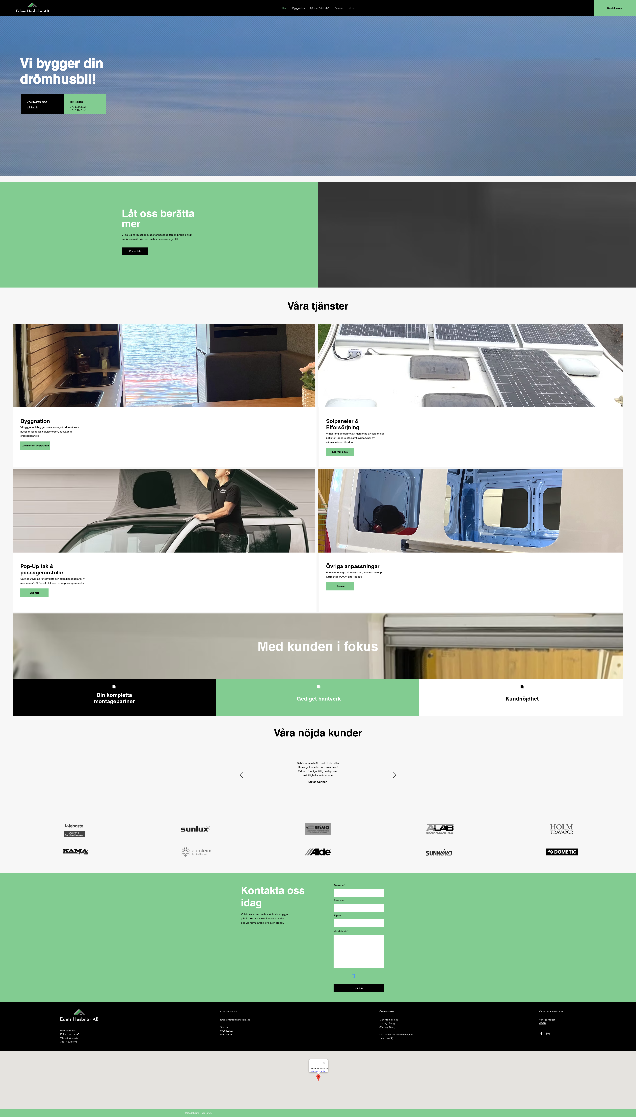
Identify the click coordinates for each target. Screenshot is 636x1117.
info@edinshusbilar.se (238, 1019)
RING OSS (76, 102)
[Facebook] (541, 1034)
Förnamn (339, 885)
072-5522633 (78, 106)
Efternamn (339, 900)
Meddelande (340, 931)
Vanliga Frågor (547, 1019)
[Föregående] (241, 775)
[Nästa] (394, 775)
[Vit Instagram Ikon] (548, 1034)
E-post (337, 915)
